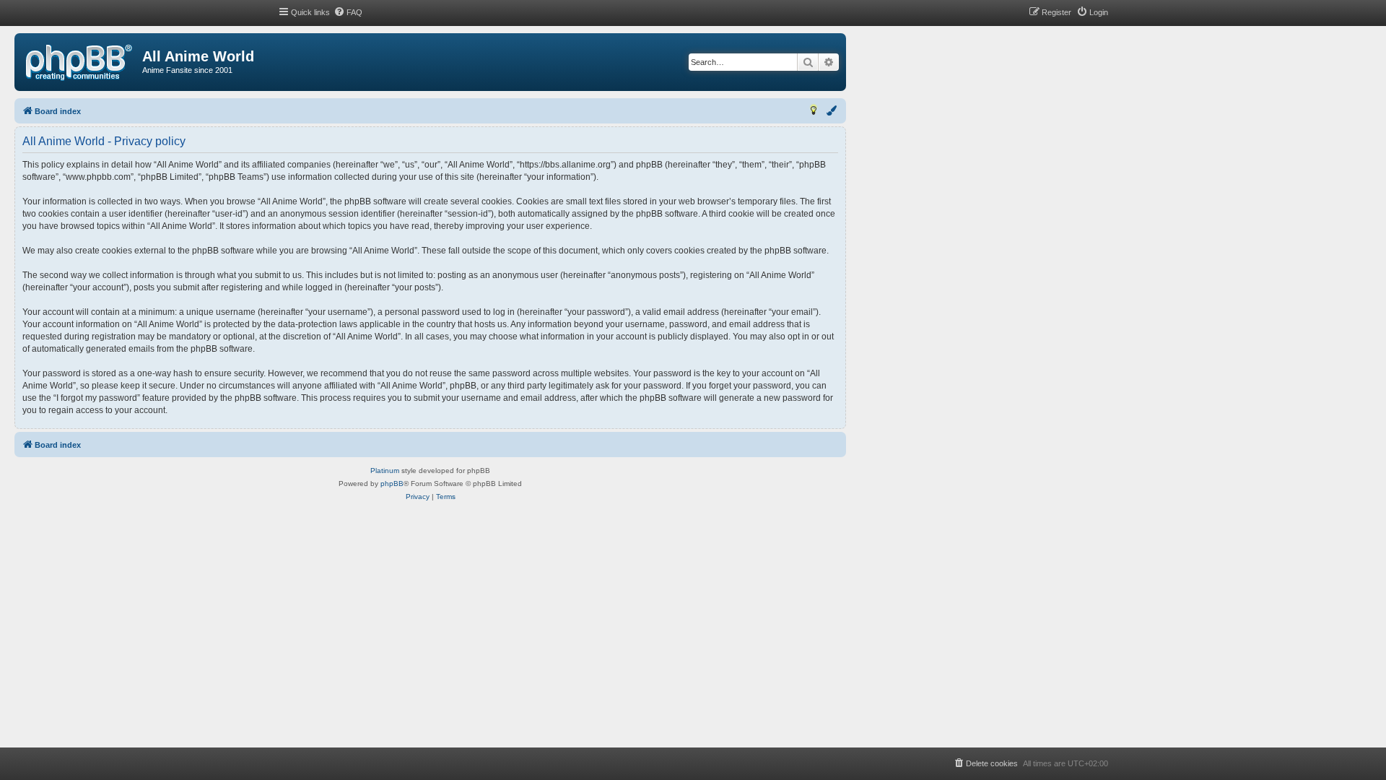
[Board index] (79, 63)
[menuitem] (348, 12)
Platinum (384, 470)
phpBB (392, 484)
